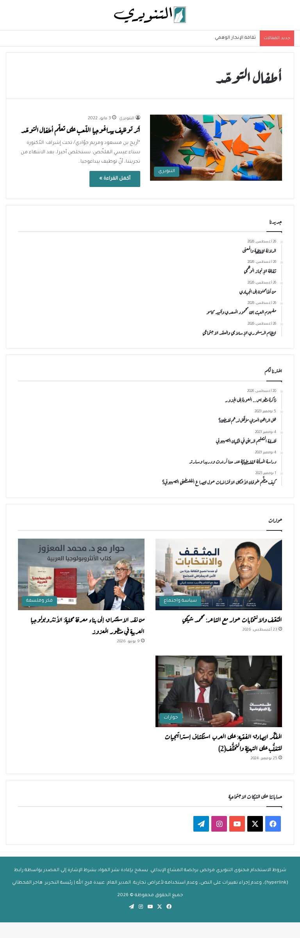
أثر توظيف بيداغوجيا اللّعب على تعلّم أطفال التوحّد (80, 129)
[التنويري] (150, 15)
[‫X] (255, 824)
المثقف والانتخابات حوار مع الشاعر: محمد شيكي (232, 619)
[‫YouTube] (237, 824)
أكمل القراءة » (114, 178)
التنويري (126, 118)
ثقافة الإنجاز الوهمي (235, 38)
